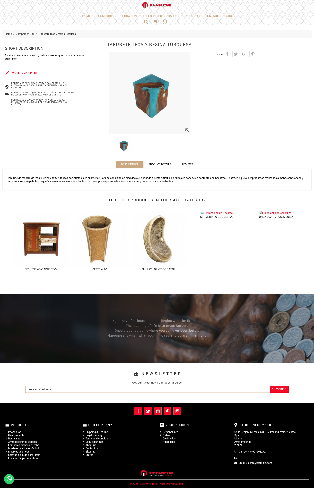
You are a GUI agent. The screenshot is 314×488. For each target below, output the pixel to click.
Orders (166, 435)
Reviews (187, 164)
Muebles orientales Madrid (23, 448)
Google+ (244, 54)
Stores (89, 454)
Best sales (14, 438)
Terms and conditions (98, 438)
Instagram (177, 411)
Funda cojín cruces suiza (275, 216)
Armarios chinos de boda (22, 441)
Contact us (92, 448)
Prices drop (14, 432)
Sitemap (90, 451)
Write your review (21, 72)
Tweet (236, 54)
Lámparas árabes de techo (23, 445)
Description (129, 164)
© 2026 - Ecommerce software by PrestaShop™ (157, 483)
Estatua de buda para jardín (24, 454)
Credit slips (169, 438)
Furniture (105, 16)
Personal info (170, 432)
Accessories (152, 16)
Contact (211, 16)
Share (227, 54)
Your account (178, 425)
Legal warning (94, 435)
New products (16, 435)
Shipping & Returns (97, 432)
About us (192, 16)
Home (86, 16)
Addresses (169, 441)
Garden (174, 16)
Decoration (128, 16)
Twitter (148, 411)
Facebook (138, 411)
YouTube (157, 411)
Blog (228, 16)
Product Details (159, 164)
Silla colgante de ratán (158, 269)
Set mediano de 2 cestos (216, 216)
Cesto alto (99, 269)
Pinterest (253, 54)
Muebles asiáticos (18, 451)
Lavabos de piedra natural (23, 458)
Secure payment (95, 441)
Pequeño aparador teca (41, 269)
